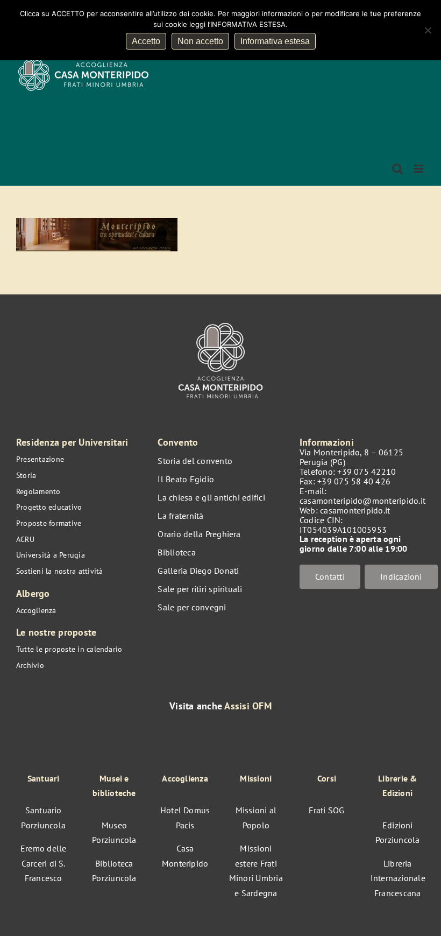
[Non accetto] (427, 30)
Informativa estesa (275, 41)
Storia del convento (195, 460)
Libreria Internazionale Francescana (398, 878)
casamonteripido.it (355, 510)
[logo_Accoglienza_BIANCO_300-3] (220, 320)
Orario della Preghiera (199, 534)
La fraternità (180, 515)
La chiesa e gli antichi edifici (211, 497)
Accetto (146, 41)
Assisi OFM (247, 706)
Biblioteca (176, 552)
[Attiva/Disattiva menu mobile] (419, 168)
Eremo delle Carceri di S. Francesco (43, 863)
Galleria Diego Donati (198, 570)
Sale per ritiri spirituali (200, 588)
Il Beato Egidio (186, 479)
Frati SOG (326, 810)
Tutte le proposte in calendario (69, 649)
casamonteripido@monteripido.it (362, 500)
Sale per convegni (192, 607)
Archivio (30, 665)
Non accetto (200, 41)
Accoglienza (36, 610)
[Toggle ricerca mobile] (397, 168)
